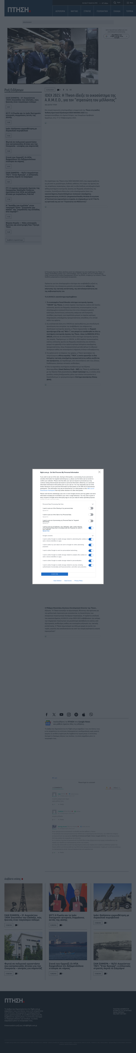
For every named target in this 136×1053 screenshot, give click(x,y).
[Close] (100, 472)
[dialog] (68, 526)
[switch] (91, 508)
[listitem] (68, 504)
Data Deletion (58, 580)
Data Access (68, 580)
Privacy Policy (78, 580)
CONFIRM (54, 574)
